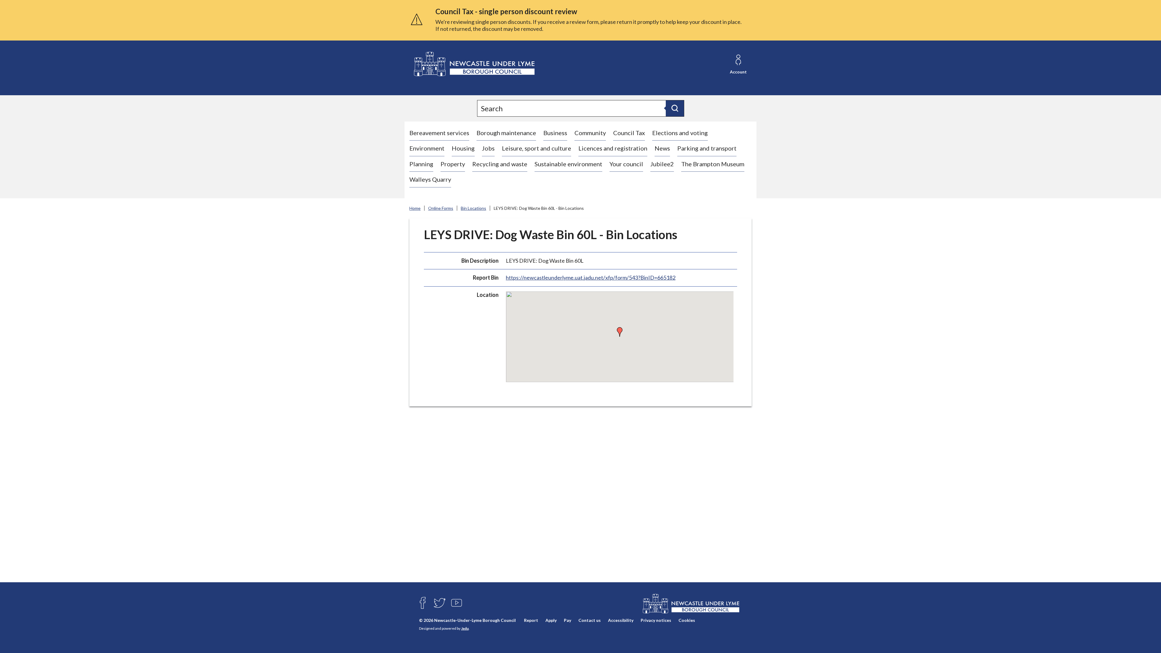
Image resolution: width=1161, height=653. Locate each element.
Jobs (488, 148)
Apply (551, 620)
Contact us (589, 620)
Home (415, 208)
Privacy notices (656, 620)
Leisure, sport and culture (536, 148)
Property (453, 163)
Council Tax (629, 132)
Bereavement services (439, 132)
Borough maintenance (506, 132)
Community (590, 132)
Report (531, 620)
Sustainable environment (568, 163)
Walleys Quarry (430, 179)
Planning (421, 163)
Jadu (465, 628)
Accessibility (620, 620)
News (662, 148)
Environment (426, 148)
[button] (620, 332)
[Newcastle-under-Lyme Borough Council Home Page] (473, 64)
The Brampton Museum (712, 163)
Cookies (686, 620)
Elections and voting (680, 132)
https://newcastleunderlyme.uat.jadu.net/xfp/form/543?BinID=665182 (590, 277)
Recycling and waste (499, 163)
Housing (463, 148)
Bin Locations (473, 208)
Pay (567, 620)
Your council (626, 163)
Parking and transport (707, 148)
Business (555, 132)
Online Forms (440, 208)
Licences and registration (612, 148)
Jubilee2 (662, 163)
